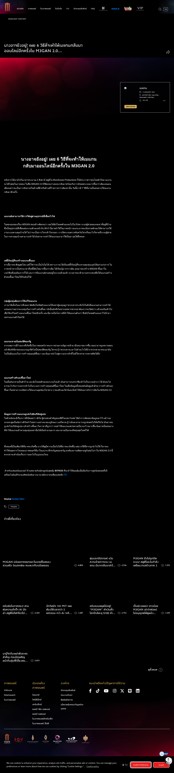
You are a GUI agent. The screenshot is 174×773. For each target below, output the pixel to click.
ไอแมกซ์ (35, 694)
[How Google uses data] (100, 766)
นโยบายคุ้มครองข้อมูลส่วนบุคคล (72, 706)
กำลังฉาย (8, 690)
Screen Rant (18, 498)
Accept (161, 765)
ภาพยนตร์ (32, 8)
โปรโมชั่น (58, 8)
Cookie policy (92, 766)
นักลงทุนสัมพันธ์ (80, 8)
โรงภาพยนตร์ (45, 8)
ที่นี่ (65, 475)
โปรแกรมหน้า (9, 695)
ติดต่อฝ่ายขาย (67, 699)
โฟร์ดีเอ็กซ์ (36, 699)
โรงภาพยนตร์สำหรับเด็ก (42, 718)
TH (126, 764)
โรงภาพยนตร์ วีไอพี (40, 723)
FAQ (93, 8)
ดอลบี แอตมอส (39, 713)
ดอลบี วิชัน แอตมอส (41, 709)
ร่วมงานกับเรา (66, 695)
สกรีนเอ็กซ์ (37, 704)
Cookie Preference (141, 765)
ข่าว (67, 8)
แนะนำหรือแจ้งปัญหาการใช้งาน (107, 683)
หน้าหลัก (20, 8)
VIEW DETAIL (130, 107)
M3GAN (14, 506)
